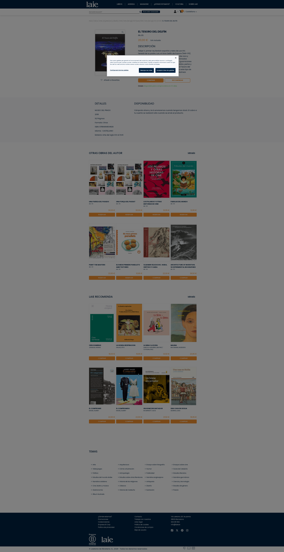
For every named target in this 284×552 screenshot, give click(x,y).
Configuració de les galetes (119, 70)
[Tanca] (175, 57)
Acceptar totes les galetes (165, 70)
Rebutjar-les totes (146, 70)
